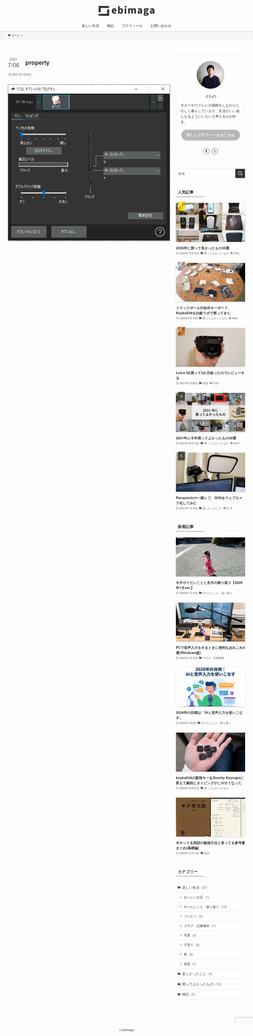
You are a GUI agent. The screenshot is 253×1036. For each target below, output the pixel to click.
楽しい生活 (194, 887)
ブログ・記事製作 (199, 925)
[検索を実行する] (240, 173)
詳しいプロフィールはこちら (211, 134)
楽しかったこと (197, 973)
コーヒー (193, 916)
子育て (191, 944)
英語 (190, 963)
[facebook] (206, 151)
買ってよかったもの (201, 983)
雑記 (188, 994)
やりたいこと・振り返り (205, 906)
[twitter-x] (214, 151)
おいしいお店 (196, 897)
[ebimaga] (126, 11)
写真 (190, 935)
